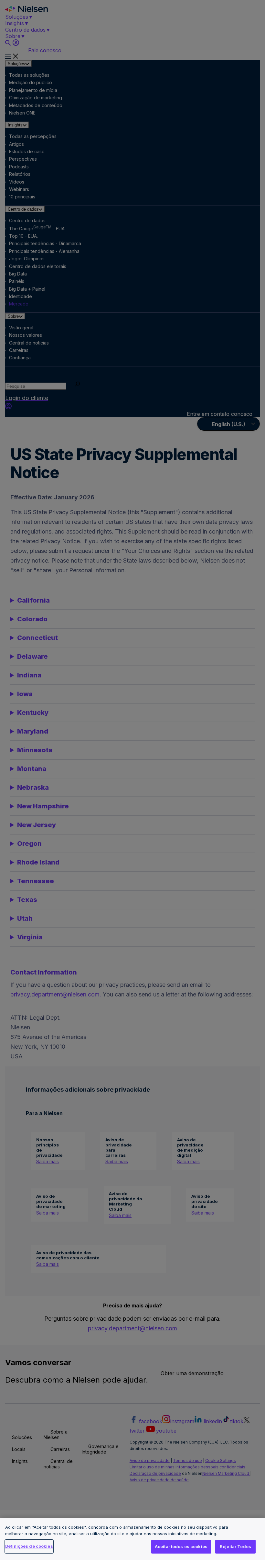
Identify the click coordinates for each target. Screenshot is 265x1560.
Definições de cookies (29, 1546)
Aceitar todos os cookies (181, 1546)
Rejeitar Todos (235, 1546)
